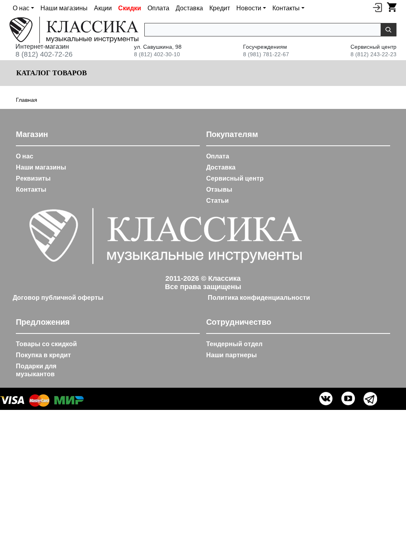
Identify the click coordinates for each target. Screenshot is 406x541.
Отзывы (219, 189)
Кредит (219, 8)
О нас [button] (21, 8)
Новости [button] (248, 8)
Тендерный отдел (234, 344)
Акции (103, 8)
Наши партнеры (231, 355)
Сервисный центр (235, 178)
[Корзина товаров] (391, 7)
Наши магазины (64, 8)
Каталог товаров (50, 73)
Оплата (158, 8)
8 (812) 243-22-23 (373, 54)
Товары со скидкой (46, 344)
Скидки (129, 8)
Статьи (217, 200)
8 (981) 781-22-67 (266, 54)
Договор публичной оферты (58, 297)
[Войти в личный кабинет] (377, 7)
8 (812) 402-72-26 (44, 54)
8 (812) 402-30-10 (157, 54)
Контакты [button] (286, 8)
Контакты (31, 189)
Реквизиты (33, 178)
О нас (24, 156)
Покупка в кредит (43, 355)
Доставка (189, 8)
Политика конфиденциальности (259, 297)
